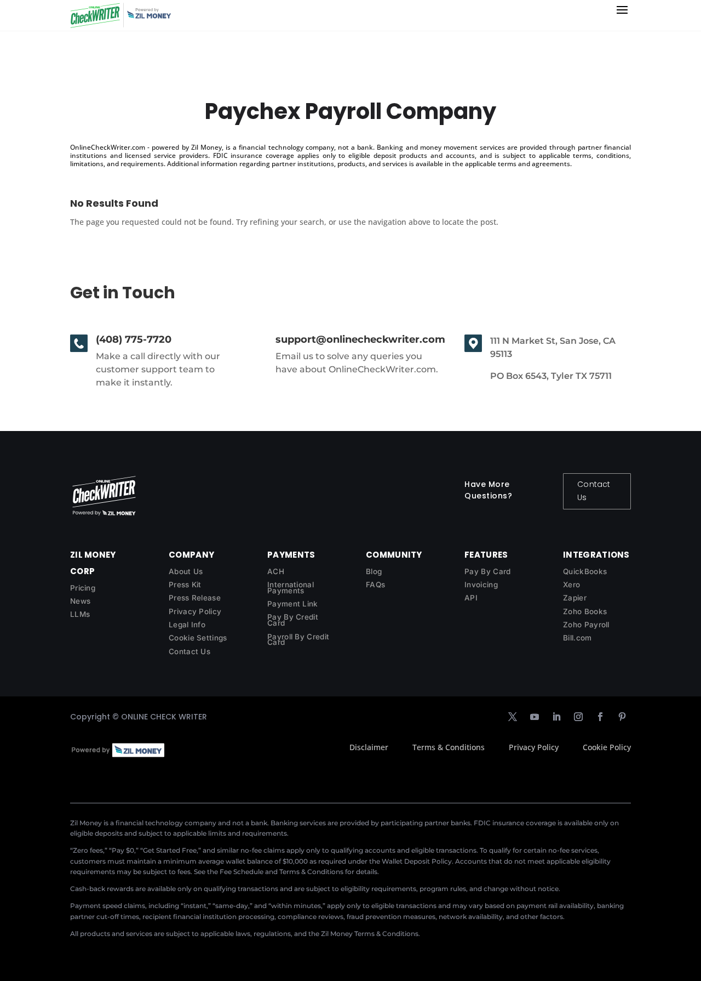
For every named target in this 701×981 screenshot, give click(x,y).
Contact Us (593, 491)
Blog (374, 571)
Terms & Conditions (448, 747)
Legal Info (187, 624)
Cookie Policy (607, 747)
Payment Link (292, 603)
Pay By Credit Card (292, 620)
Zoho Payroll (586, 624)
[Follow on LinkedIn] (556, 716)
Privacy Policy (195, 611)
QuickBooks (585, 571)
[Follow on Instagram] (578, 716)
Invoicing (481, 584)
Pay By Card (487, 571)
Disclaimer (368, 747)
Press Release (195, 597)
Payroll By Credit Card (298, 639)
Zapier (575, 597)
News (80, 601)
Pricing (82, 587)
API (471, 597)
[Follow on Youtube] (534, 716)
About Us (186, 571)
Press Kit (185, 584)
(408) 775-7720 (133, 339)
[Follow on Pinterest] (622, 716)
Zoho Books (585, 611)
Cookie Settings (198, 637)
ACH (275, 571)
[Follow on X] (512, 716)
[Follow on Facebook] (600, 716)
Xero (571, 584)
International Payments (290, 587)
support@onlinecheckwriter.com (360, 339)
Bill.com (577, 637)
